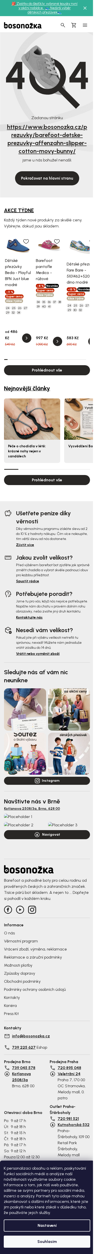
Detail (26, 338)
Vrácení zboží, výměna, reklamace (35, 949)
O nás (9, 933)
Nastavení (47, 1225)
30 (74, 310)
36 (49, 302)
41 (49, 306)
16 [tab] (59, 359)
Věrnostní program (21, 941)
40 (44, 306)
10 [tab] (38, 359)
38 (59, 302)
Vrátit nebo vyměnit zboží (38, 654)
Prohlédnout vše (47, 370)
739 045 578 (23, 1067)
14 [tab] (52, 359)
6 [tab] (23, 359)
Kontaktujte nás (29, 617)
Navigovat (51, 834)
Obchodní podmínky (22, 981)
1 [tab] (6, 359)
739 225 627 (24, 1047)
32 (13, 312)
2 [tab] (9, 359)
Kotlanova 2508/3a (21, 1076)
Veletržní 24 (69, 1073)
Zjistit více (25, 545)
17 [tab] (62, 359)
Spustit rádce (27, 581)
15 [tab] (55, 359)
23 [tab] (84, 359)
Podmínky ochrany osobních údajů (35, 989)
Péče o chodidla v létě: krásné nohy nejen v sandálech (27, 451)
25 (14, 308)
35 (43, 302)
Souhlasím (47, 1241)
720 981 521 (68, 1118)
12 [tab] (45, 359)
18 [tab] (66, 359)
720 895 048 (69, 1067)
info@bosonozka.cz (31, 1036)
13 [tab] (48, 359)
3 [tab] (13, 359)
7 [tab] (27, 359)
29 (7, 312)
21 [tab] (77, 359)
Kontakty (12, 997)
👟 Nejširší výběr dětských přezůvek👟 (49, 10)
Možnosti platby (18, 965)
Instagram (50, 780)
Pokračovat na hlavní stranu (47, 178)
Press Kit (11, 1013)
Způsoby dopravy (19, 973)
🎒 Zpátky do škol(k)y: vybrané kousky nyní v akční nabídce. (44, 6)
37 (54, 302)
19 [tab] (70, 359)
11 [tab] (41, 359)
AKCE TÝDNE (19, 210)
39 (38, 306)
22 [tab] (80, 359)
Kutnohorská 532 (73, 1124)
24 (8, 308)
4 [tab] (16, 359)
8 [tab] (31, 359)
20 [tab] (73, 359)
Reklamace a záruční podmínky (33, 957)
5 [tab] (20, 359)
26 (19, 308)
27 (25, 308)
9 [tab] (34, 359)
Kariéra (10, 1005)
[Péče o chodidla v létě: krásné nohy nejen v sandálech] (32, 419)
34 (18, 312)
